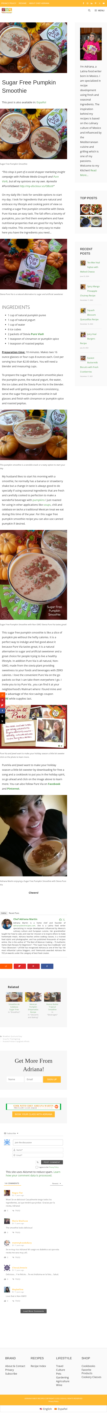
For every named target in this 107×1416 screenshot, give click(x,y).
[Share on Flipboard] (20, 966)
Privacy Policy (8, 3)
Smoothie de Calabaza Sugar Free (14, 1007)
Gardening (62, 1377)
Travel (59, 1366)
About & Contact (15, 1366)
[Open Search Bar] (89, 11)
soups (47, 504)
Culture (60, 1370)
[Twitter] (63, 919)
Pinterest (13, 788)
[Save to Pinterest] (33, 966)
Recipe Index (38, 1366)
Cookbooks (88, 1366)
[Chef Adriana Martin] (7, 928)
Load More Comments (33, 1311)
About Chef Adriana (39, 3)
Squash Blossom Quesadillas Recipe (89, 315)
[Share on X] (2, 721)
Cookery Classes (91, 1377)
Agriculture (62, 1381)
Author (3, 913)
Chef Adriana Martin (25, 919)
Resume (22, 3)
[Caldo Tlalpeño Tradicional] (85, 210)
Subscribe (11, 1373)
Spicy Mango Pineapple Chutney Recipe (90, 291)
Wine (59, 1385)
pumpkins (38, 500)
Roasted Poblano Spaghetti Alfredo (16, 1041)
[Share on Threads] (2, 716)
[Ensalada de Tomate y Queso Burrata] (96, 210)
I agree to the (49, 1167)
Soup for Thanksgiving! (11, 1039)
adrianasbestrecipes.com (24, 925)
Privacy (9, 1370)
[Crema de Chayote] (96, 222)
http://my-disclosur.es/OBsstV (37, 186)
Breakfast (6, 1036)
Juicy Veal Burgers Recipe (88, 339)
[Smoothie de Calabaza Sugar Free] (14, 997)
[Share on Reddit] (6, 966)
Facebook (54, 784)
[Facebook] (60, 919)
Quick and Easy (16, 1036)
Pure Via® (37, 334)
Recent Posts (14, 913)
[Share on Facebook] (47, 966)
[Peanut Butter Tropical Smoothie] (52, 997)
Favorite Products (87, 1371)
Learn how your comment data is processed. (33, 1173)
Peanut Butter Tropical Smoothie (52, 1007)
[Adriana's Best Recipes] (6, 11)
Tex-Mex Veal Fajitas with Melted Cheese (90, 267)
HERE (5, 698)
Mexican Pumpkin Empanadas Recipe (33, 1008)
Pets (58, 1373)
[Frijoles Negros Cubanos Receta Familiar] (85, 222)
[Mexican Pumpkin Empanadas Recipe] (33, 997)
